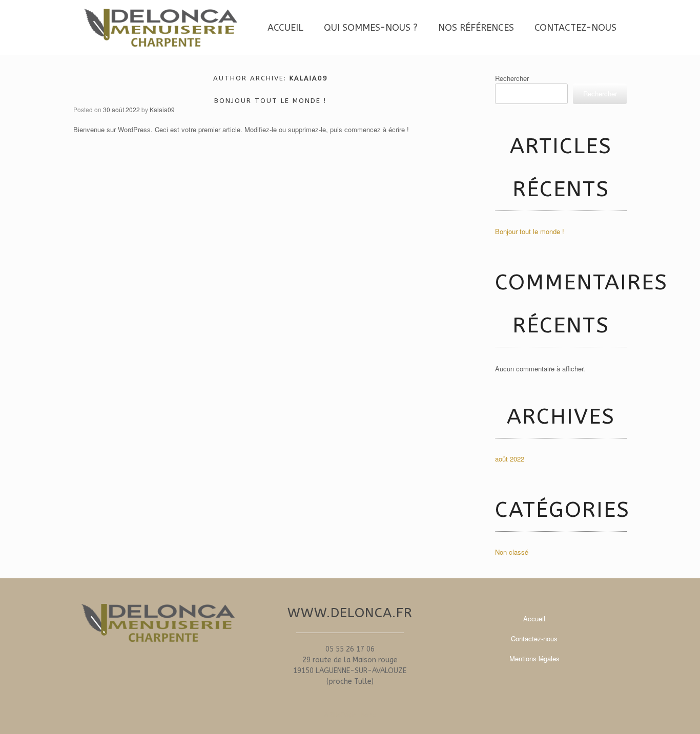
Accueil (285, 27)
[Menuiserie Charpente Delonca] (160, 28)
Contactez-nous (575, 27)
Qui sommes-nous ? (371, 27)
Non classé (511, 552)
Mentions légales (534, 658)
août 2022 (509, 459)
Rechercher (512, 78)
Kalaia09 (309, 78)
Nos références (476, 27)
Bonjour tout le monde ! (270, 100)
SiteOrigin (343, 714)
